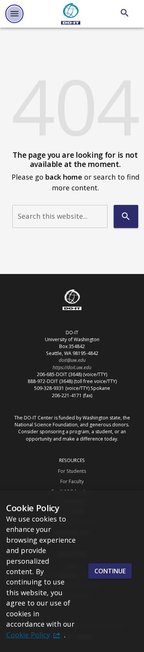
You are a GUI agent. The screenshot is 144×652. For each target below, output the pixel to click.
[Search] (125, 13)
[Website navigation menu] (14, 13)
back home (63, 177)
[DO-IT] (70, 14)
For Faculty (72, 481)
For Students (72, 471)
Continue (110, 571)
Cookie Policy (28, 634)
